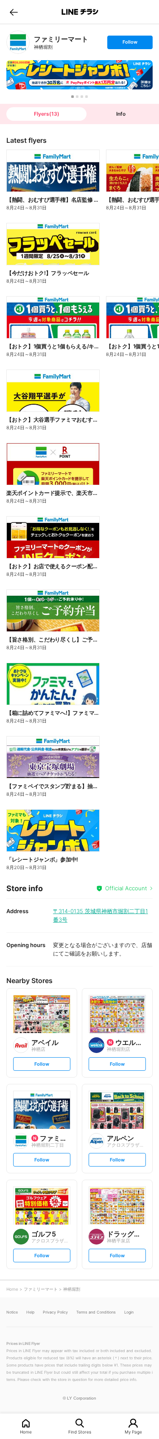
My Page (133, 1431)
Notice (12, 1312)
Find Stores (79, 1431)
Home (26, 1431)
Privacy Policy (55, 1312)
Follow (129, 44)
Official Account (126, 888)
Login (129, 1312)
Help (30, 1312)
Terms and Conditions (96, 1312)
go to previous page (14, 12)
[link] (18, 42)
